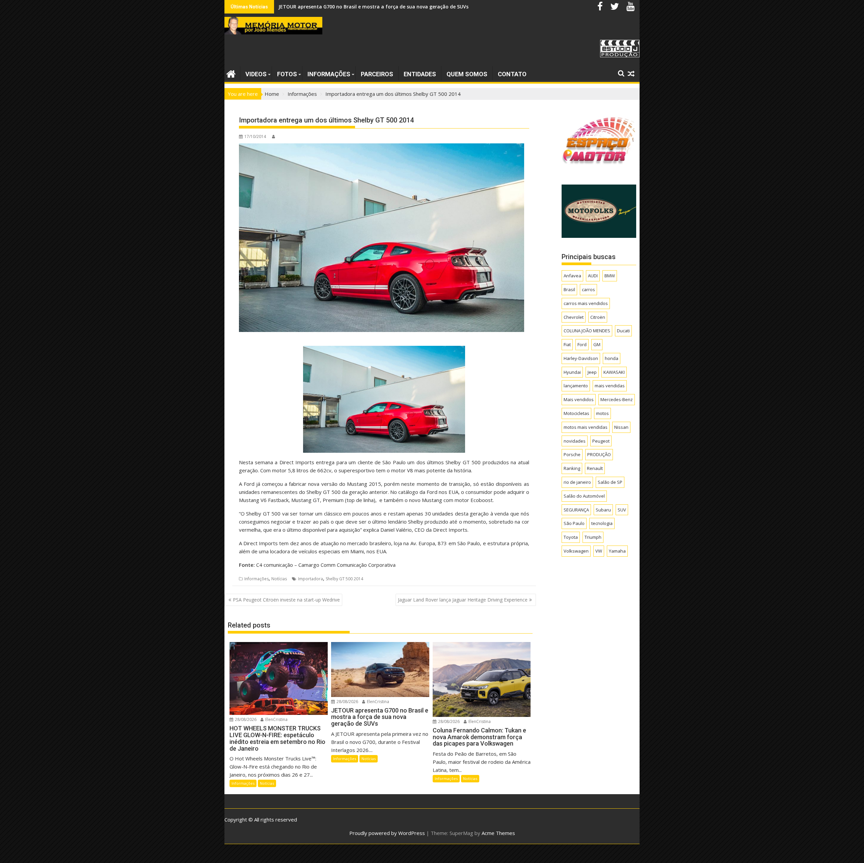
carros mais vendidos (586, 303)
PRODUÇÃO (599, 454)
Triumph (593, 537)
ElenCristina (276, 719)
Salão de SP (610, 482)
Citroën (597, 317)
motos (602, 413)
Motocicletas (576, 413)
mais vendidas (610, 386)
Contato (512, 74)
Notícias (279, 579)
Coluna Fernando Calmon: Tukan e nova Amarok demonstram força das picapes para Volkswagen (394, 6)
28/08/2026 (245, 719)
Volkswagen (576, 551)
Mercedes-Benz (616, 399)
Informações (328, 74)
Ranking (572, 468)
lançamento (576, 386)
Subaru (603, 510)
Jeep (592, 372)
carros (588, 289)
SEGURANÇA (576, 510)
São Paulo (574, 523)
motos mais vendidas (586, 427)
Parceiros (377, 74)
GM (596, 344)
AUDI (593, 276)
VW (598, 551)
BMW (609, 276)
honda (611, 358)
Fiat (567, 344)
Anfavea (572, 276)
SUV (622, 510)
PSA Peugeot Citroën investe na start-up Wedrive (286, 599)
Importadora (310, 579)
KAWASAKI (614, 372)
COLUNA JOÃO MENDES (587, 331)
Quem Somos (467, 74)
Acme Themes (498, 833)
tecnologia (602, 523)
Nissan (621, 427)
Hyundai (572, 372)
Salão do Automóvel (584, 496)
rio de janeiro (577, 482)
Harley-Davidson (581, 358)
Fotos (287, 74)
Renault (595, 468)
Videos (256, 74)
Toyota (571, 537)
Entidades (420, 74)
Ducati (623, 331)
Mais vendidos (579, 399)
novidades (575, 441)
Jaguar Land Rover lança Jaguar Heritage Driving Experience (463, 599)
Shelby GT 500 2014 (344, 579)
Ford (582, 344)
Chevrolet (574, 317)
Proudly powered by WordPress (387, 833)
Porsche (572, 454)
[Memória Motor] (231, 73)
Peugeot (601, 441)
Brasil (569, 289)
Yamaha (617, 551)
